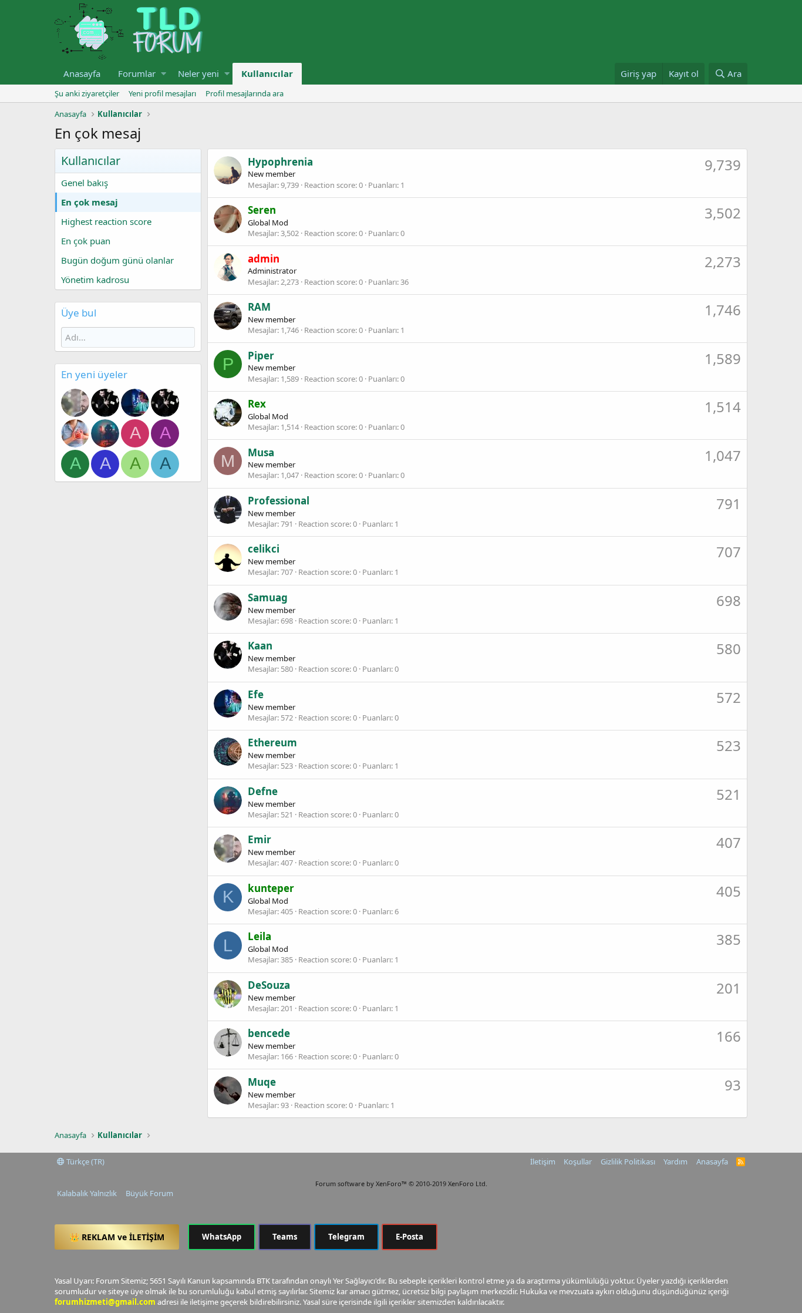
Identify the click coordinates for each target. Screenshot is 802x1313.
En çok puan (85, 241)
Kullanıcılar (267, 73)
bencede (269, 1033)
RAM (259, 307)
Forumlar (137, 73)
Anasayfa (81, 73)
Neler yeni (198, 73)
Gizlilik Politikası (628, 1161)
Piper (261, 355)
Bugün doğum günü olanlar (117, 260)
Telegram (346, 1236)
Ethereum (272, 742)
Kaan (260, 645)
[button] (163, 74)
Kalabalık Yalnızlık (87, 1193)
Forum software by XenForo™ (401, 1183)
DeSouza (269, 985)
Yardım (675, 1161)
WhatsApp (221, 1236)
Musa (261, 452)
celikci (263, 549)
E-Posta (409, 1236)
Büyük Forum (149, 1193)
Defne (263, 791)
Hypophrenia (280, 162)
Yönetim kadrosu (95, 279)
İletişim (542, 1161)
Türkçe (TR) (85, 1161)
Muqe (262, 1082)
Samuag (268, 597)
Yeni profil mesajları (162, 93)
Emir (259, 839)
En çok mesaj (89, 202)
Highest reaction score (106, 221)
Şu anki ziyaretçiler (87, 93)
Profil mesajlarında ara (244, 93)
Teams (284, 1236)
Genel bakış (84, 182)
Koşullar (578, 1161)
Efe (256, 694)
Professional (278, 500)
